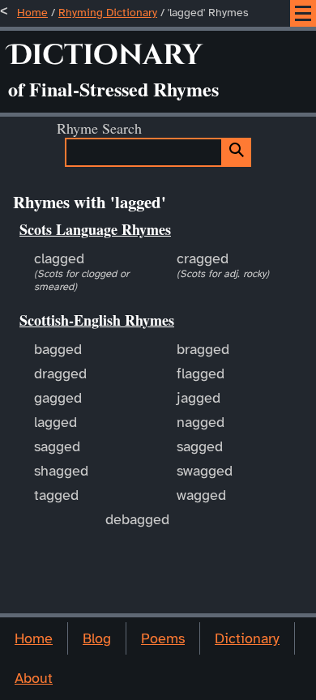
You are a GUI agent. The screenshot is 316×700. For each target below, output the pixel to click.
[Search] (237, 152)
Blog (97, 638)
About (34, 678)
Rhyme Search (99, 128)
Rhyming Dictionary (107, 12)
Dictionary (247, 638)
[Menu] (303, 13)
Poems (163, 638)
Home (32, 12)
